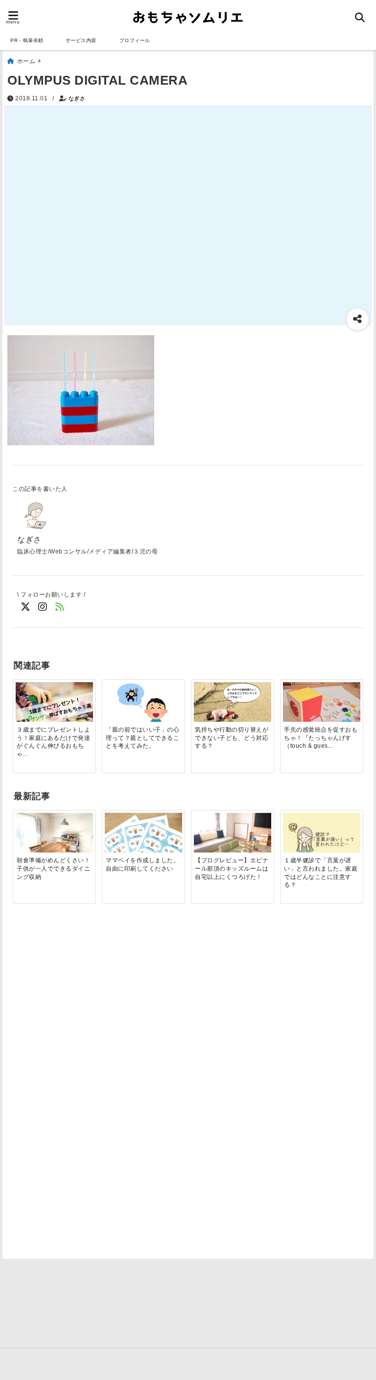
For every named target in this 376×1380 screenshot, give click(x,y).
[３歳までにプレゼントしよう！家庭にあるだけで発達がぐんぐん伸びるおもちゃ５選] (54, 708)
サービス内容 (81, 40)
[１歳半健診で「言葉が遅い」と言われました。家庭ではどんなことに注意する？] (321, 838)
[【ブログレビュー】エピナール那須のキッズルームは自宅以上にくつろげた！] (232, 842)
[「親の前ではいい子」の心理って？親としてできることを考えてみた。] (143, 702)
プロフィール (134, 40)
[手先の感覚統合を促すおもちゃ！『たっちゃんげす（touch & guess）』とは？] (321, 711)
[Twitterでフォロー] (25, 607)
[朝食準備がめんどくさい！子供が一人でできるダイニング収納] (54, 842)
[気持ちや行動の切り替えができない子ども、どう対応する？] (232, 703)
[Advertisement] (92, 999)
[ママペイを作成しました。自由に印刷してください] (143, 842)
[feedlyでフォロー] (60, 607)
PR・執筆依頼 (27, 40)
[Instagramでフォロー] (42, 607)
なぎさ (77, 98)
